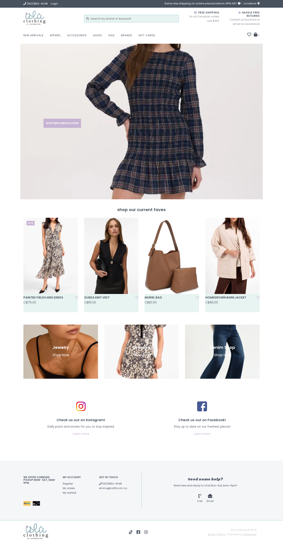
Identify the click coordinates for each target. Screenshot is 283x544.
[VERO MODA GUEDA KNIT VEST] (111, 256)
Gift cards (146, 35)
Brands (126, 35)
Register (68, 483)
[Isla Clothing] (50, 18)
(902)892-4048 (112, 483)
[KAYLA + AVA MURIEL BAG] (172, 256)
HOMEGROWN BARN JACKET (225, 297)
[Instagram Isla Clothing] (146, 532)
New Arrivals (33, 35)
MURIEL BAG (153, 297)
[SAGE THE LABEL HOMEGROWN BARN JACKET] (232, 256)
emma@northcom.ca (113, 488)
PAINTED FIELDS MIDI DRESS (43, 297)
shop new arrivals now (62, 123)
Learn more (81, 434)
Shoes (97, 35)
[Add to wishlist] (76, 297)
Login (54, 4)
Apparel (55, 35)
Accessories (77, 35)
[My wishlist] (249, 35)
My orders (69, 488)
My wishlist (69, 492)
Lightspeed (249, 534)
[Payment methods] (28, 504)
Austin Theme (216, 534)
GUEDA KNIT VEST (97, 297)
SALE (111, 35)
